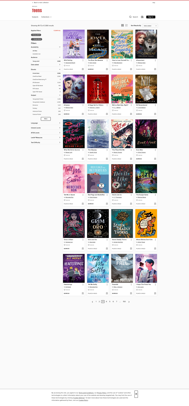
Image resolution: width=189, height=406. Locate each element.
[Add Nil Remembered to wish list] (155, 114)
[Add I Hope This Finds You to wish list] (155, 293)
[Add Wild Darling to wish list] (83, 69)
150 (124, 302)
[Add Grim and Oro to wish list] (107, 248)
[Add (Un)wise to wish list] (83, 114)
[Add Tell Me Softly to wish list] (107, 293)
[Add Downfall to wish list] (131, 293)
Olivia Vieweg (142, 152)
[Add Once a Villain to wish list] (83, 248)
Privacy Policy (101, 393)
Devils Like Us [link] (117, 195)
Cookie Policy (83, 400)
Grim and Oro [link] (92, 240)
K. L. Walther (117, 107)
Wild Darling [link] (68, 60)
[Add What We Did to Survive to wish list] (83, 159)
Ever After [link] (139, 150)
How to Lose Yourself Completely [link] (121, 60)
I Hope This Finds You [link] (143, 284)
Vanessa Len (69, 242)
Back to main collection (41, 3)
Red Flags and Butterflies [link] (96, 195)
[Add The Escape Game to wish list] (155, 204)
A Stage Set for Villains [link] (95, 105)
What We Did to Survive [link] (72, 150)
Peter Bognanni (118, 63)
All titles (35, 51)
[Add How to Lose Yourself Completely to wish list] (131, 69)
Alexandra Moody (70, 63)
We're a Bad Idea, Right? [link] (120, 105)
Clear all (57, 30)
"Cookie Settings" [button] (79, 398)
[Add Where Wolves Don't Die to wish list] (155, 248)
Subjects (35, 17)
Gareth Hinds (93, 152)
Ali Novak (68, 287)
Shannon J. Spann (95, 107)
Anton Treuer (141, 242)
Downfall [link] (115, 284)
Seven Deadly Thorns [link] (119, 240)
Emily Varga (93, 63)
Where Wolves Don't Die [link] (144, 240)
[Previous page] (92, 301)
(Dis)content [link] (140, 60)
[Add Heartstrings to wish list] (83, 293)
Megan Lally (69, 152)
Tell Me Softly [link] (92, 284)
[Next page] (129, 301)
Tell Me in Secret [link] (69, 195)
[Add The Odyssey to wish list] (107, 159)
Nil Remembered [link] (141, 105)
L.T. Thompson (118, 197)
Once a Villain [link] (68, 240)
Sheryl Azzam (93, 197)
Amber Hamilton (118, 242)
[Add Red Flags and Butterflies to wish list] (107, 204)
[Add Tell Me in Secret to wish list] (83, 204)
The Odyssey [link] (92, 150)
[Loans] (142, 17)
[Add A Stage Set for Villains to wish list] (107, 114)
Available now (36, 54)
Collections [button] (45, 17)
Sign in (150, 17)
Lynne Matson (142, 107)
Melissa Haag (141, 63)
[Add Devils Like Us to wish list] (131, 204)
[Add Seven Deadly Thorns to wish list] (131, 248)
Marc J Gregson (118, 287)
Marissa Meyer (142, 197)
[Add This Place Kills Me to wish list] (131, 159)
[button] (133, 17)
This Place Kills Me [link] (118, 150)
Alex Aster (92, 242)
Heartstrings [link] (68, 284)
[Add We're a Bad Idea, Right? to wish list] (131, 114)
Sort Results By (136, 26)
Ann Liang (141, 287)
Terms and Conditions (86, 393)
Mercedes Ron (69, 197)
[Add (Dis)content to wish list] (155, 69)
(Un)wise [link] (67, 105)
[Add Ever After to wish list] (155, 159)
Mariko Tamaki (118, 152)
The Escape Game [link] (142, 195)
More (45, 119)
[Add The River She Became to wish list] (107, 69)
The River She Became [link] (95, 60)
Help (153, 2)
